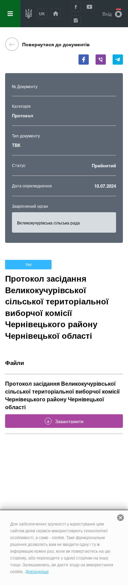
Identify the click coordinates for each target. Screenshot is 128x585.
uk (42, 14)
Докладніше (37, 571)
